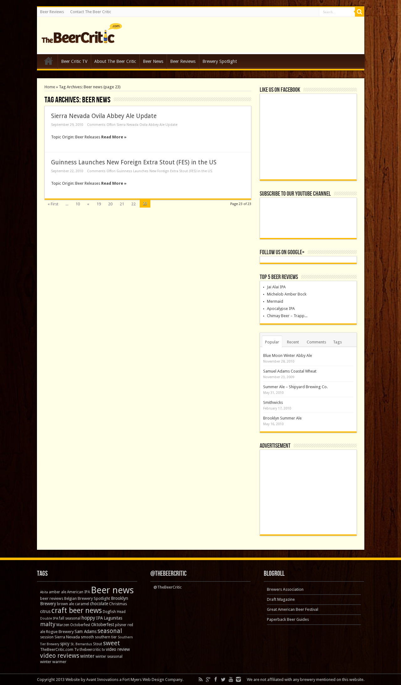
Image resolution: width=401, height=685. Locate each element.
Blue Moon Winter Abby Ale (287, 355)
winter (87, 656)
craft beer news (76, 610)
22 (133, 204)
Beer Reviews (52, 11)
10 (78, 204)
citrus (45, 611)
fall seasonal (70, 618)
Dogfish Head (114, 612)
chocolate (99, 603)
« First (53, 204)
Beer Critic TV (74, 61)
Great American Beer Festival (292, 609)
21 (122, 204)
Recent (293, 342)
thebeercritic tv (92, 649)
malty (47, 624)
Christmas (118, 604)
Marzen (62, 625)
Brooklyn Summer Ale (282, 418)
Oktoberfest (102, 624)
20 (110, 204)
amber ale (57, 592)
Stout (97, 644)
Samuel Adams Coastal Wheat (289, 371)
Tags (337, 342)
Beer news (112, 590)
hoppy (88, 618)
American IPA (78, 592)
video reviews (59, 655)
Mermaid (275, 301)
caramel (82, 604)
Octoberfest (80, 625)
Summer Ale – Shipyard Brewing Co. (295, 386)
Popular (272, 342)
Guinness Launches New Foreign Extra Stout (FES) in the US (133, 162)
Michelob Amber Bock (286, 294)
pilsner (121, 625)
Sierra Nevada (67, 637)
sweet (111, 643)
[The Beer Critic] (82, 38)
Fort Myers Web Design (143, 679)
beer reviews (51, 598)
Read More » (114, 137)
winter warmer (53, 661)
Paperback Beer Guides (288, 619)
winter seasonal (109, 656)
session (47, 637)
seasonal (109, 631)
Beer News (153, 61)
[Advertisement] (308, 492)
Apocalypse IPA (281, 308)
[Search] (359, 12)
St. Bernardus (81, 644)
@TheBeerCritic (168, 573)
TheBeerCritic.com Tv (59, 649)
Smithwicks (273, 402)
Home (48, 62)
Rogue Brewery (60, 631)
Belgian (70, 598)
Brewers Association (285, 589)
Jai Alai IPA (276, 287)
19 (98, 204)
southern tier (106, 637)
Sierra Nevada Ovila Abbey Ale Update (104, 116)
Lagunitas (113, 618)
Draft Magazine (281, 599)
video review (118, 649)
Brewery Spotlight (219, 61)
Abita (44, 592)
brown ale (65, 604)
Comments (316, 342)
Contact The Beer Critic (90, 11)
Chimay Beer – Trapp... (287, 315)
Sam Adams (85, 631)
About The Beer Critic (115, 61)
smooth (87, 637)
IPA (99, 618)
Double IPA (49, 618)
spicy (65, 643)
